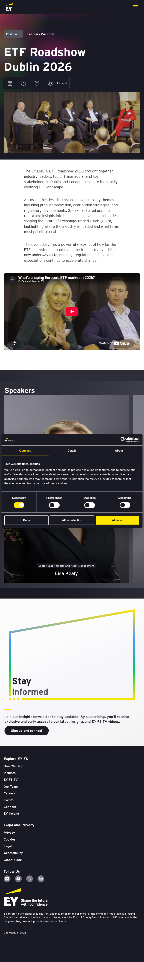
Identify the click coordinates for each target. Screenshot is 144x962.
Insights (10, 773)
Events (9, 800)
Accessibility (13, 853)
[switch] (54, 505)
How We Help (13, 766)
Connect (10, 807)
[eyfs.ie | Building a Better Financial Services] (9, 7)
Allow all (117, 520)
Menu (135, 7)
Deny (26, 520)
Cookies (9, 839)
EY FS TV (11, 779)
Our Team (11, 786)
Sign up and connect (26, 731)
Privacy (9, 833)
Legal (8, 846)
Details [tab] (72, 450)
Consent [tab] (25, 450)
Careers (9, 793)
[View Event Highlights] (50, 83)
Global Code (13, 860)
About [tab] (119, 450)
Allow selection (72, 520)
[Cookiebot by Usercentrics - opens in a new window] (123, 440)
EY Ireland (11, 813)
